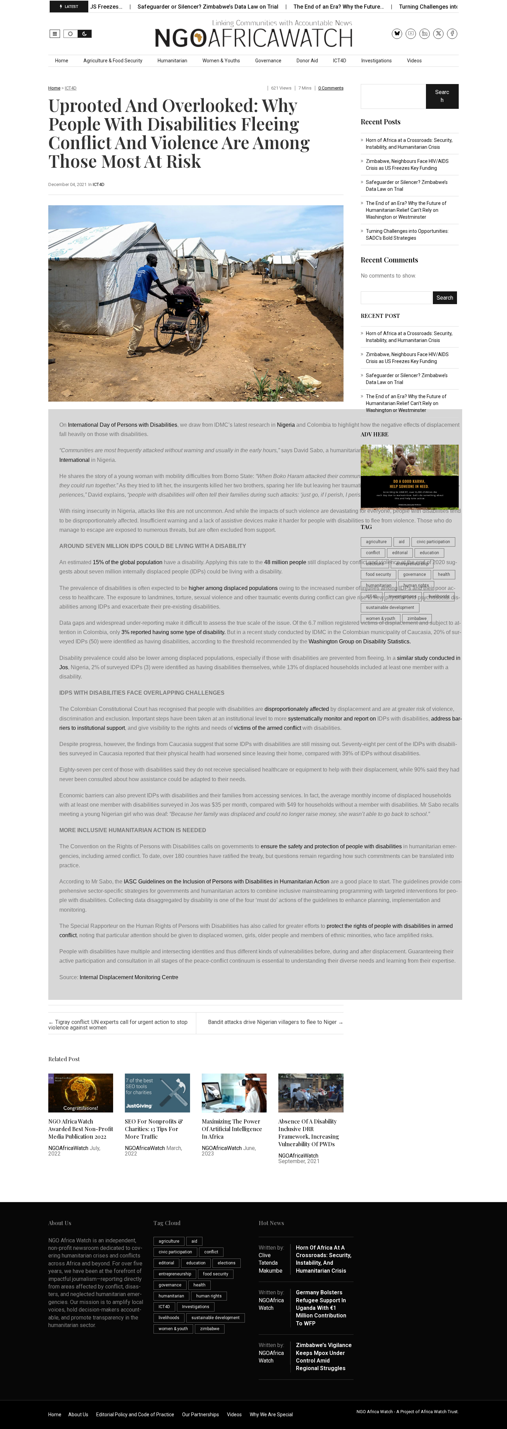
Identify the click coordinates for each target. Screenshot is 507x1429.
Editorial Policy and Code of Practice (135, 1414)
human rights (416, 585)
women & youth (380, 618)
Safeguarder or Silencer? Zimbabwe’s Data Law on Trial (170, 6)
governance (414, 574)
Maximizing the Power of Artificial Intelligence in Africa (232, 1129)
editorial (400, 552)
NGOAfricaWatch (68, 1148)
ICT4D (339, 60)
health (444, 574)
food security (378, 574)
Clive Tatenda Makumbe (270, 1263)
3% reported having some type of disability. (173, 632)
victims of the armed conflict (267, 728)
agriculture (376, 541)
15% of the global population (127, 562)
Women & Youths (221, 60)
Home (61, 60)
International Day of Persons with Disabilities (122, 425)
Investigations (376, 60)
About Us (78, 1414)
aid (402, 541)
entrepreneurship (412, 563)
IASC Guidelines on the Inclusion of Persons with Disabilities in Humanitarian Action (226, 881)
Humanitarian (172, 60)
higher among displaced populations (233, 588)
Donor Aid (307, 60)
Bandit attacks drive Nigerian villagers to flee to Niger (276, 1022)
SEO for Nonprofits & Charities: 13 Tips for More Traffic (154, 1129)
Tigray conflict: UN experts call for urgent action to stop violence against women (118, 1025)
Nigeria (286, 425)
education (429, 552)
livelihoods (439, 596)
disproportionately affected (297, 709)
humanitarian (378, 585)
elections (375, 563)
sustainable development (390, 607)
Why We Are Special (271, 1414)
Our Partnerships (200, 1414)
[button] (55, 34)
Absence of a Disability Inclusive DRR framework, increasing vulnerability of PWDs (308, 1133)
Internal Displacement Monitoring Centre (129, 977)
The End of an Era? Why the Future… (300, 6)
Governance (268, 60)
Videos (414, 60)
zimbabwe (417, 618)
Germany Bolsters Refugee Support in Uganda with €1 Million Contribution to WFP (321, 1308)
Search (442, 96)
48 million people (285, 562)
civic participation (433, 541)
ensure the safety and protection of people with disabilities (331, 846)
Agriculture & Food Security (112, 60)
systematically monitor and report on (332, 719)
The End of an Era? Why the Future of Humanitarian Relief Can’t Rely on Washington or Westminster (406, 210)
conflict (373, 552)
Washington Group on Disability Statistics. (360, 641)
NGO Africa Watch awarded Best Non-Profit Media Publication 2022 (80, 1129)
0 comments (331, 88)
